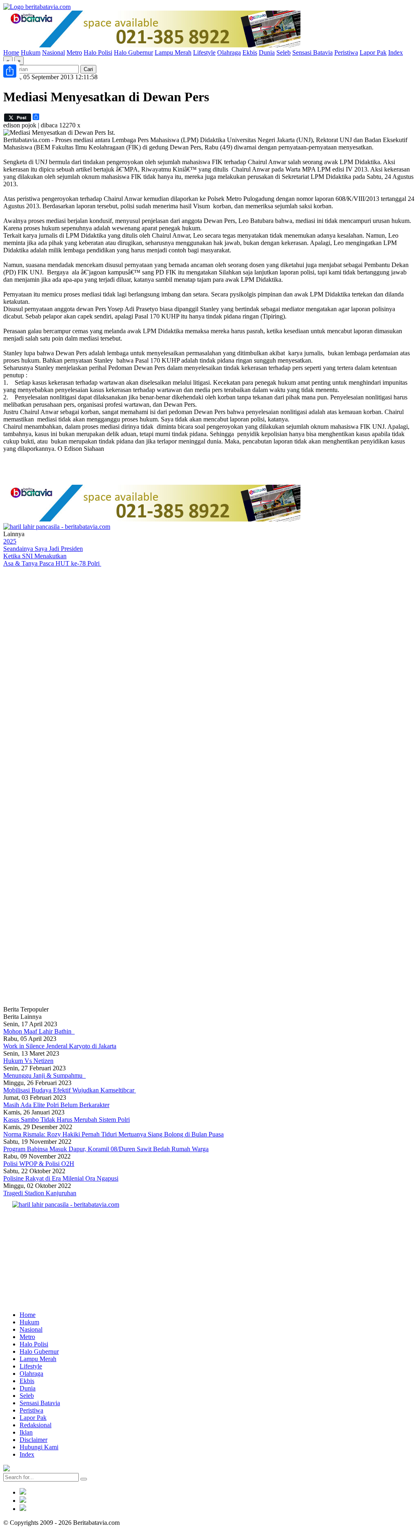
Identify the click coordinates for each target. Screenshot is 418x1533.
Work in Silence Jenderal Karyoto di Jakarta (59, 1046)
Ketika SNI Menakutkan (35, 556)
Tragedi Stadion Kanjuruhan (39, 1193)
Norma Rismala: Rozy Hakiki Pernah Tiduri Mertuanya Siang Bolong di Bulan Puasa (113, 1134)
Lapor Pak (373, 52)
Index (395, 52)
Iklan (26, 1432)
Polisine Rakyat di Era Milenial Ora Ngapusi (60, 1178)
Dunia (267, 52)
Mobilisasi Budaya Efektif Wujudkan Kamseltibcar (69, 1090)
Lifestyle (204, 52)
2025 (9, 541)
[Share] (10, 71)
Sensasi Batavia (312, 52)
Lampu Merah (173, 52)
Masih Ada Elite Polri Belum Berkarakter (56, 1104)
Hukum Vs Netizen (28, 1060)
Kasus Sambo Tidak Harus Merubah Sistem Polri (66, 1119)
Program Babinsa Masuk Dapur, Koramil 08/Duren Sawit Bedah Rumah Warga (106, 1148)
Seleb (283, 52)
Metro (74, 52)
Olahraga (229, 52)
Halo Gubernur (133, 52)
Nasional (53, 52)
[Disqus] (209, 677)
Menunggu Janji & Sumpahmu (44, 1075)
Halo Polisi (98, 52)
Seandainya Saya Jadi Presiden (43, 548)
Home (11, 52)
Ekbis (249, 52)
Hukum (30, 52)
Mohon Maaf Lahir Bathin (39, 1031)
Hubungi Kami (39, 1447)
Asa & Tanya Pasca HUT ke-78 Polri (52, 563)
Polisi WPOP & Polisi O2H (38, 1163)
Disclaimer (33, 1439)
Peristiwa (346, 52)
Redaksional (35, 1425)
